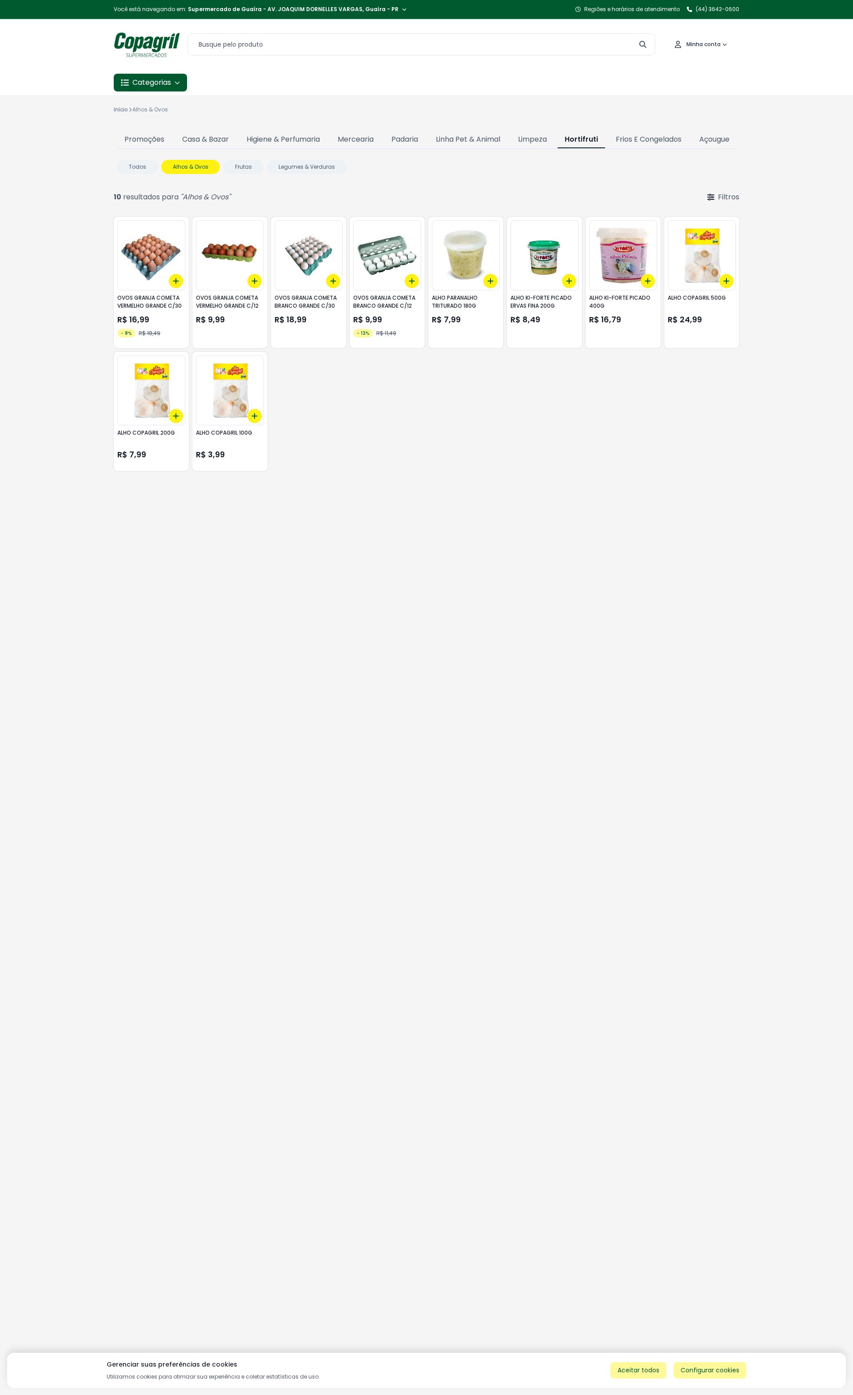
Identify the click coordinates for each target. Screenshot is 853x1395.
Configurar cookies (710, 1370)
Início (121, 109)
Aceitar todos (638, 1370)
